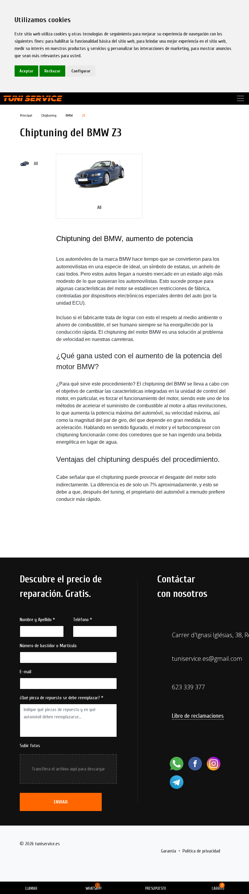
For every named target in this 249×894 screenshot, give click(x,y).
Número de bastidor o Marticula (48, 645)
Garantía (168, 851)
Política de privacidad (201, 851)
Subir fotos (30, 745)
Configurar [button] (80, 71)
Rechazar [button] (52, 71)
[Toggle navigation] (240, 98)
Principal (26, 115)
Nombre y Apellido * (37, 619)
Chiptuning (48, 115)
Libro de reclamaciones (198, 715)
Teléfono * (82, 619)
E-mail (25, 671)
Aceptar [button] (26, 71)
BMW (69, 115)
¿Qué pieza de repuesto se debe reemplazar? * (61, 697)
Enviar (61, 802)
